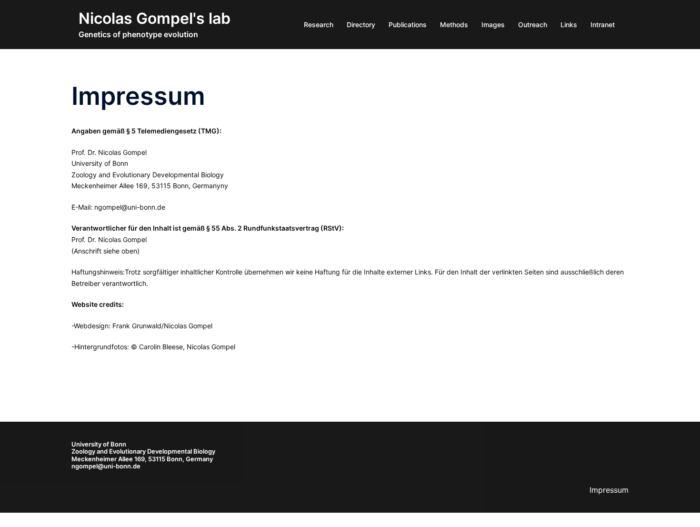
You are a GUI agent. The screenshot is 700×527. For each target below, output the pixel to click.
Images (493, 24)
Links (568, 24)
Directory (361, 24)
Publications (408, 24)
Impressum (609, 490)
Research (318, 24)
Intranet (602, 24)
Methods (454, 24)
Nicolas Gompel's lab (154, 18)
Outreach (532, 24)
